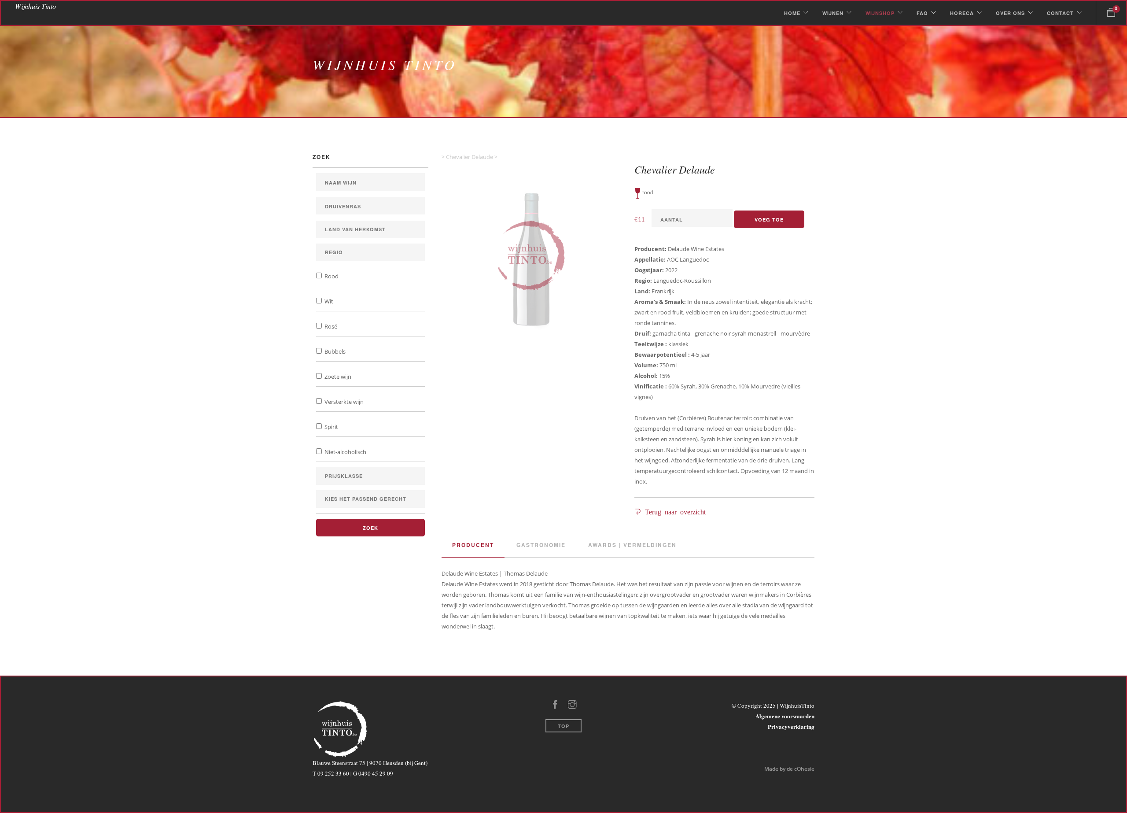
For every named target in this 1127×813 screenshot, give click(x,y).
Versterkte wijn (343, 402)
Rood (331, 276)
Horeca (962, 13)
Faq (922, 13)
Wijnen (832, 13)
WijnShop (880, 13)
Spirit (330, 427)
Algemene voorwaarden (784, 716)
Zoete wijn (337, 377)
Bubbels (334, 351)
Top (563, 726)
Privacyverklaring (791, 726)
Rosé (330, 326)
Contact (1060, 13)
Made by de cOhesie (789, 768)
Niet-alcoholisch (344, 452)
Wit (328, 301)
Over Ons (1010, 13)
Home (792, 13)
